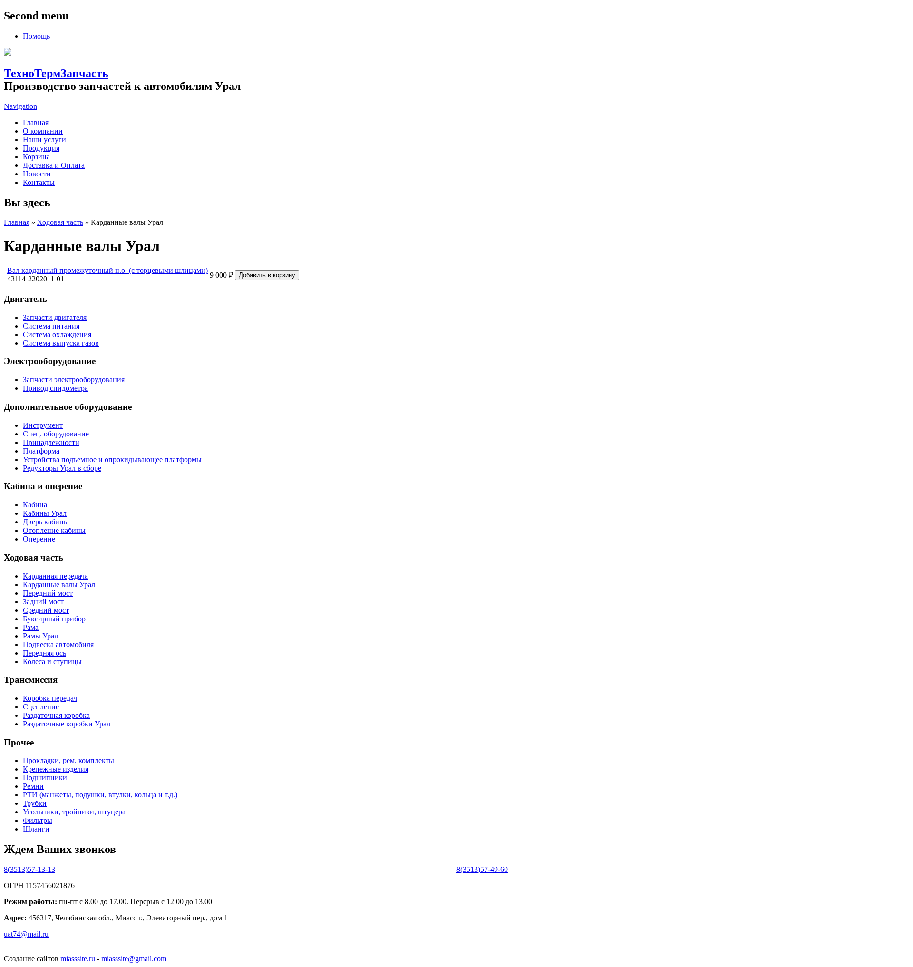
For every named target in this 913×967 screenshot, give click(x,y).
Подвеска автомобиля (58, 644)
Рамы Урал (40, 636)
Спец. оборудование (56, 434)
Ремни (33, 786)
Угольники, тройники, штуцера (74, 812)
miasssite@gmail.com (133, 959)
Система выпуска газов (61, 343)
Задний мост (43, 602)
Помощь (36, 36)
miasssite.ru (76, 959)
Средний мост (46, 610)
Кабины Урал (45, 513)
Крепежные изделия (55, 769)
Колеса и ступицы (52, 662)
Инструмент (43, 425)
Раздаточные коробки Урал (66, 724)
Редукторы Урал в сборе (62, 468)
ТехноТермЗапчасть (56, 73)
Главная (36, 122)
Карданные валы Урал (59, 584)
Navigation (20, 106)
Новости (37, 174)
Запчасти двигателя (55, 317)
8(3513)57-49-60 (482, 869)
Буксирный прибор (54, 619)
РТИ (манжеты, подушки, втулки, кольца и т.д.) (100, 795)
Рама (31, 627)
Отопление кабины (54, 530)
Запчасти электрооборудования (74, 380)
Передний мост (48, 593)
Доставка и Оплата (54, 165)
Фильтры (37, 820)
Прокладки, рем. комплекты (68, 760)
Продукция (41, 148)
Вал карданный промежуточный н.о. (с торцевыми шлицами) (107, 270)
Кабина (35, 505)
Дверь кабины (46, 522)
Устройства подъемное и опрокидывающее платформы (112, 459)
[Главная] (7, 53)
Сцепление (41, 707)
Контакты (39, 182)
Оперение (39, 539)
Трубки (35, 803)
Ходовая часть (60, 222)
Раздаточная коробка (56, 715)
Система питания (51, 326)
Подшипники (45, 778)
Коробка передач (50, 698)
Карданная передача (55, 576)
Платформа (41, 451)
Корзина (36, 157)
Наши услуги (44, 139)
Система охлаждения (57, 334)
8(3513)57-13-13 (29, 869)
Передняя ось (44, 653)
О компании (43, 131)
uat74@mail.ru (26, 934)
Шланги (36, 829)
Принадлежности (51, 442)
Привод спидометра (55, 388)
